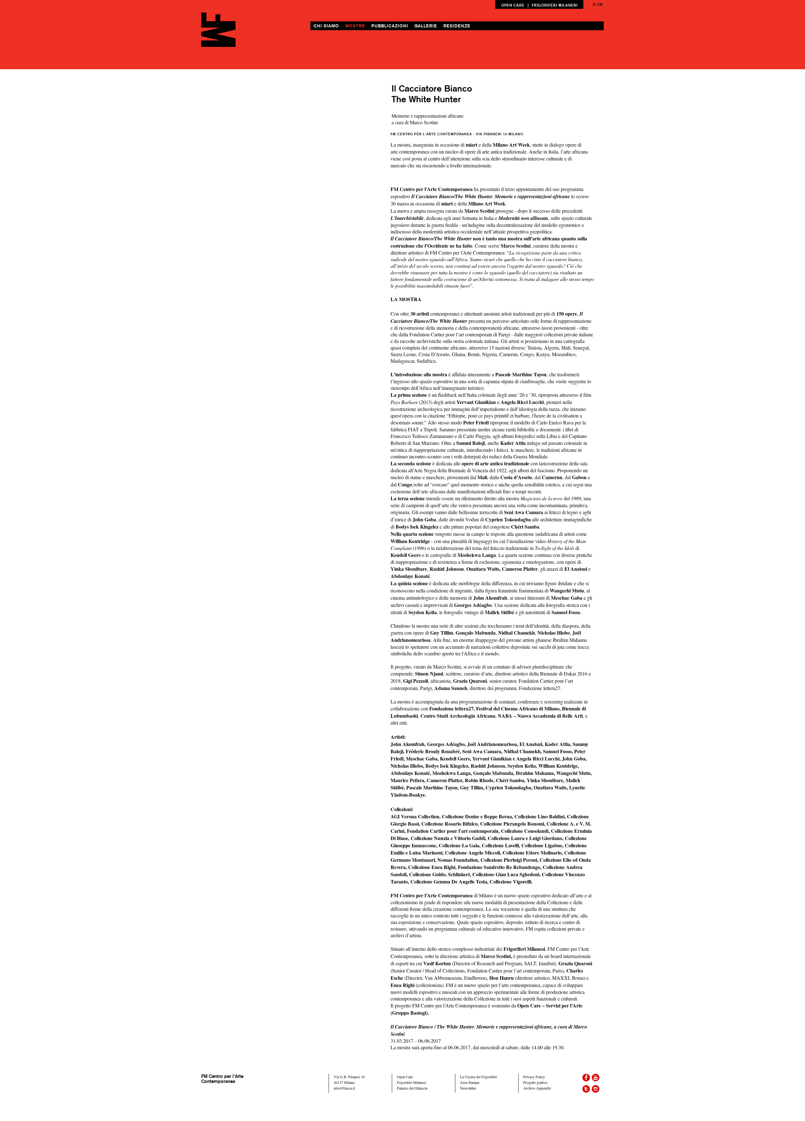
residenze (456, 26)
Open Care (405, 1076)
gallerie (425, 26)
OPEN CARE (513, 5)
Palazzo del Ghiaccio (412, 1087)
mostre (355, 26)
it (594, 4)
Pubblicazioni (389, 26)
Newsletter (468, 1087)
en (600, 4)
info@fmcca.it (344, 1087)
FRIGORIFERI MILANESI (555, 5)
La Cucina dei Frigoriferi (478, 1076)
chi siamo (326, 26)
